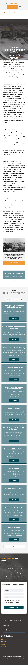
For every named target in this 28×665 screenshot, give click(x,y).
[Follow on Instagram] (7, 630)
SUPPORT (3, 644)
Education (5, 623)
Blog (11, 620)
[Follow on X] (9, 630)
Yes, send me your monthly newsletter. (11, 603)
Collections (6, 620)
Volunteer (18, 623)
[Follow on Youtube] (12, 630)
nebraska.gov (6, 660)
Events (12, 623)
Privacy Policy (6, 625)
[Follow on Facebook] (4, 630)
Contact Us (3, 646)
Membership (17, 620)
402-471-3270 (4, 641)
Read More (14, 318)
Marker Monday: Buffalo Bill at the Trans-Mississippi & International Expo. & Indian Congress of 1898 (14, 256)
